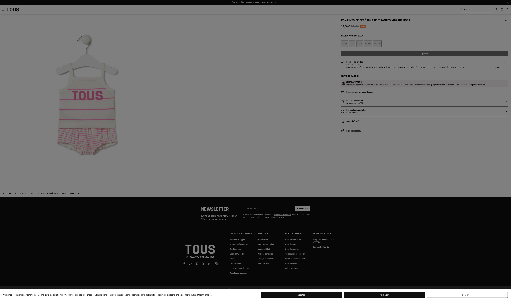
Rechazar (384, 295)
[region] (255, 295)
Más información (204, 295)
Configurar (467, 295)
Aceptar (301, 295)
